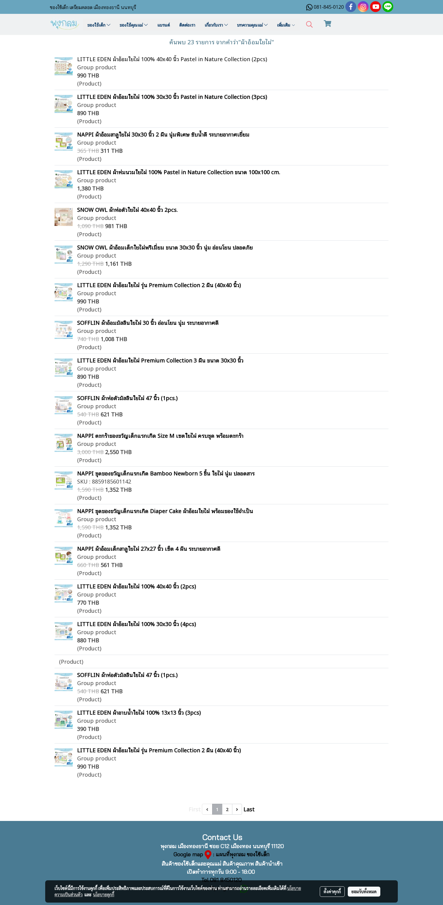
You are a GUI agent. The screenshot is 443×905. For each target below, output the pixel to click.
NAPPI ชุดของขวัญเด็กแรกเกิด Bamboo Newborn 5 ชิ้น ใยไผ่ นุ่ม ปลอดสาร (166, 473)
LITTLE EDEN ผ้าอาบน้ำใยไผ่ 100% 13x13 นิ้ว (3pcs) (139, 712)
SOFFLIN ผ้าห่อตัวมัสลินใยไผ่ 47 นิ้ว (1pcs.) (127, 397)
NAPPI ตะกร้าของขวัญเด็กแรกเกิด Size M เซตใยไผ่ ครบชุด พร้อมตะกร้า (160, 435)
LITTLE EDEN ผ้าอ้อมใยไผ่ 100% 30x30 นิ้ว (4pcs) (136, 623)
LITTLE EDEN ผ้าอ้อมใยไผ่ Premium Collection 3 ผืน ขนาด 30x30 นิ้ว (160, 360)
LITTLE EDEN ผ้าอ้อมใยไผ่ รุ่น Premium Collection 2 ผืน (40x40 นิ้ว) (159, 284)
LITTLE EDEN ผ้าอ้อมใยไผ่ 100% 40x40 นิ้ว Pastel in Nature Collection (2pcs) (172, 59)
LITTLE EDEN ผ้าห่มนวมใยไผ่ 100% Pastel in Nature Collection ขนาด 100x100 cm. (178, 172)
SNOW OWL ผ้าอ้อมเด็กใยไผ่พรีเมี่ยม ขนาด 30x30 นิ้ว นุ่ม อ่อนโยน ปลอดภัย (165, 247)
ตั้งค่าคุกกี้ (332, 891)
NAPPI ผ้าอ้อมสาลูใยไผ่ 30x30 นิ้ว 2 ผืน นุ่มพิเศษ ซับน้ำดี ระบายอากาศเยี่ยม (163, 134)
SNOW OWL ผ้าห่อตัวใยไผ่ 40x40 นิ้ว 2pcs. (127, 209)
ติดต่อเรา (187, 24)
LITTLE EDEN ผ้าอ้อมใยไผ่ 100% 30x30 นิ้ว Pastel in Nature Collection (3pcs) (172, 96)
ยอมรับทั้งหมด (364, 891)
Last (249, 809)
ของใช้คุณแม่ (132, 24)
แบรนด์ (163, 24)
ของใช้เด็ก (97, 24)
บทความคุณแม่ (250, 24)
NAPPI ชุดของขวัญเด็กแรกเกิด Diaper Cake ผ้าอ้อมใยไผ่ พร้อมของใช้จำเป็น (165, 510)
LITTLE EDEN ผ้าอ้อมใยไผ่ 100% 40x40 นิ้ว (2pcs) (136, 586)
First (195, 809)
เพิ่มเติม (284, 24)
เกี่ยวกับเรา (214, 24)
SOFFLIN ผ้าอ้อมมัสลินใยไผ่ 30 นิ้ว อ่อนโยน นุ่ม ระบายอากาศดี (148, 322)
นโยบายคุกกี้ (103, 894)
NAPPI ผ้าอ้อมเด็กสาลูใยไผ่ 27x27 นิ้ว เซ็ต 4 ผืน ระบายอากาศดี (149, 548)
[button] (309, 24)
